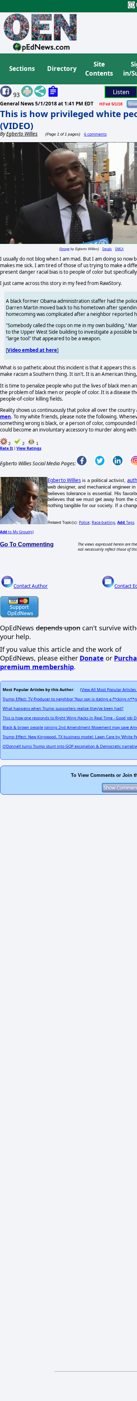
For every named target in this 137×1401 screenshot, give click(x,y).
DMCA (119, 249)
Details (107, 249)
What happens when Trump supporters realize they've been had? (63, 708)
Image (64, 248)
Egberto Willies (64, 480)
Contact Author (31, 586)
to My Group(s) (17, 531)
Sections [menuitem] (22, 68)
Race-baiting (103, 522)
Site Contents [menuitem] (99, 69)
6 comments (95, 134)
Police (84, 522)
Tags (125, 522)
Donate (92, 658)
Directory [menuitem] (61, 68)
